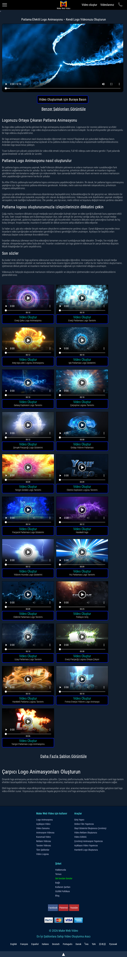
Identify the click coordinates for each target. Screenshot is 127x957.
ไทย (86, 944)
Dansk (78, 944)
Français (24, 944)
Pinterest (63, 907)
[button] (28, 300)
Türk (94, 944)
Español (35, 944)
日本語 (102, 944)
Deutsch (56, 944)
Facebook (52, 907)
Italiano (45, 944)
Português (67, 944)
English (13, 944)
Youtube (74, 907)
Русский (113, 944)
